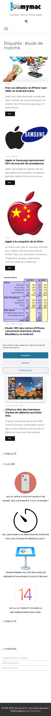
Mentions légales (10, 663)
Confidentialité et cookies (15, 658)
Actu (8, 84)
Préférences (25, 370)
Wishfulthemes (33, 711)
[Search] (26, 21)
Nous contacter (10, 668)
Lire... (10, 114)
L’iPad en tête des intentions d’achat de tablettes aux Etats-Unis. (23, 412)
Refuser (25, 362)
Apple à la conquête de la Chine (24, 241)
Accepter (25, 355)
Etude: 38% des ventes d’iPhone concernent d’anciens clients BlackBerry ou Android (24, 331)
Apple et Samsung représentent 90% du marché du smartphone (24, 162)
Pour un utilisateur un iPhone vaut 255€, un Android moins (26, 89)
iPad (14, 324)
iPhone (20, 324)
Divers (15, 156)
